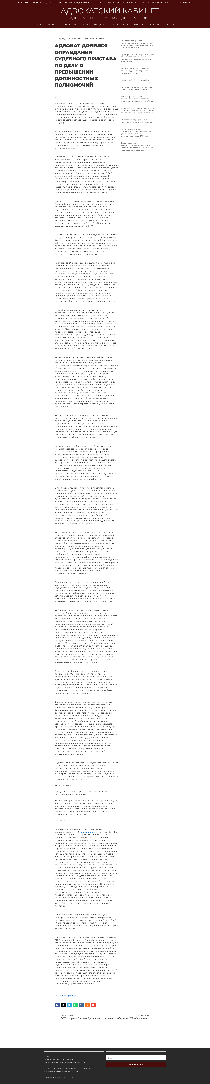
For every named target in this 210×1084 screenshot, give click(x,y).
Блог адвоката (100, 25)
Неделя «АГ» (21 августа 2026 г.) (135, 80)
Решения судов (120, 25)
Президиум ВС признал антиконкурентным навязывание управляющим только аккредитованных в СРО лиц (136, 132)
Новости (52, 25)
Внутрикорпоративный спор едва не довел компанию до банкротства (138, 88)
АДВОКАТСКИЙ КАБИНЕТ (110, 10)
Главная (40, 25)
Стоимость (137, 25)
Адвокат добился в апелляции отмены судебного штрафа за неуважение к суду (135, 70)
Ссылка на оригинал (66, 995)
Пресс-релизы (81, 25)
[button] (57, 1005)
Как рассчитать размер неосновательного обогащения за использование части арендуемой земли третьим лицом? (137, 44)
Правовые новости (93, 39)
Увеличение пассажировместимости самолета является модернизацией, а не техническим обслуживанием (138, 110)
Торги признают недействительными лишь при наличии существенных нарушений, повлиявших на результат (138, 146)
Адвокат (66, 25)
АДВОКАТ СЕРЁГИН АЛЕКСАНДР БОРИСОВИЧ (110, 18)
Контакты (169, 25)
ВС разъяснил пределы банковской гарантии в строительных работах (137, 121)
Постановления (88, 832)
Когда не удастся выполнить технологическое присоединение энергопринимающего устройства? (137, 99)
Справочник (154, 25)
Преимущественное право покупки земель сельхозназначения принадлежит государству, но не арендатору (137, 58)
